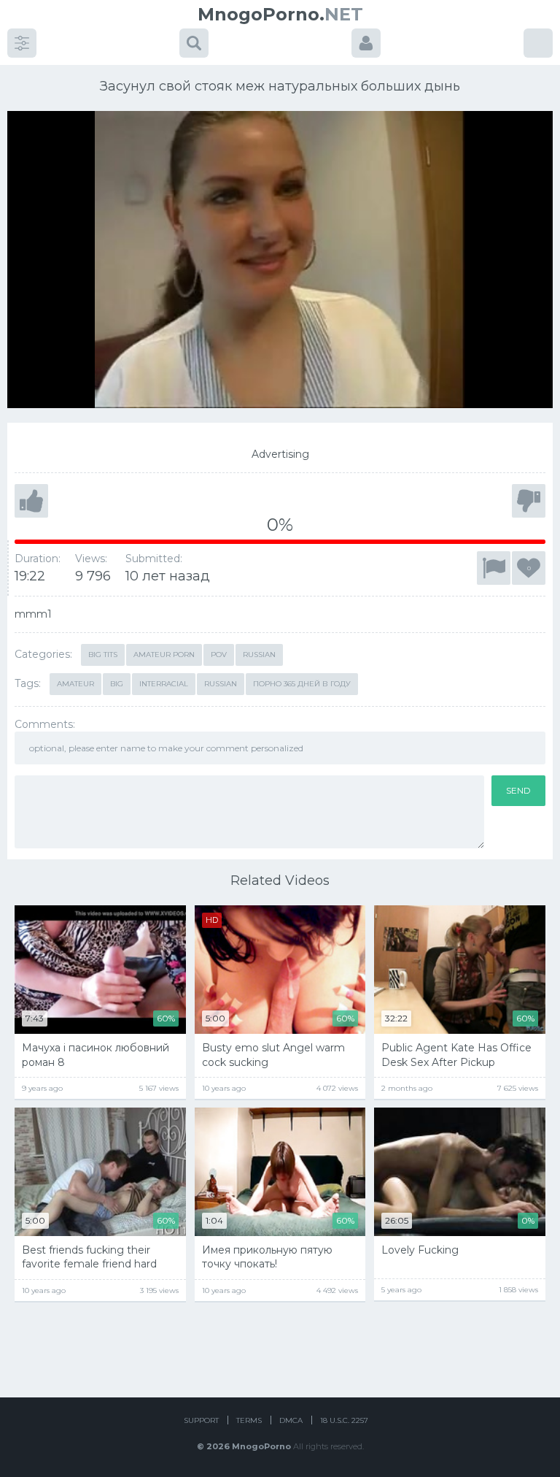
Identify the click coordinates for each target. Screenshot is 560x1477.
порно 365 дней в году (302, 683)
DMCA (291, 1420)
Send (518, 790)
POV (219, 654)
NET (280, 14)
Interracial (163, 683)
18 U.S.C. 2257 (344, 1420)
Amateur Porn (164, 654)
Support (201, 1420)
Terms (249, 1420)
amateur (75, 683)
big (116, 683)
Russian (259, 654)
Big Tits (102, 654)
